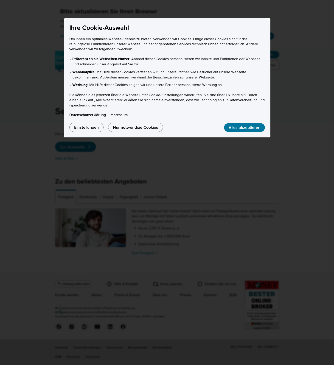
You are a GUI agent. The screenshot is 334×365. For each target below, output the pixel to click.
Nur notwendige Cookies (135, 127)
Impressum (118, 115)
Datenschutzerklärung (87, 115)
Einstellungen (86, 127)
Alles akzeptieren (244, 127)
